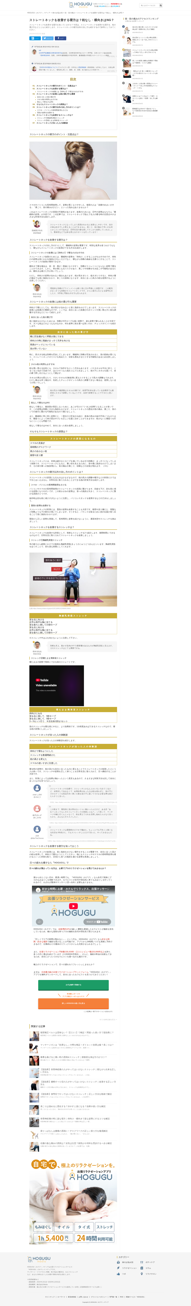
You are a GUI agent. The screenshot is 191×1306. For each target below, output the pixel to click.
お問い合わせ (83, 1297)
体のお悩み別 (57, 13)
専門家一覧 (113, 1297)
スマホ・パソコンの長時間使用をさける (52, 110)
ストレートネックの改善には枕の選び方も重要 (56, 94)
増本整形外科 (45, 55)
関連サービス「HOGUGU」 (136, 1297)
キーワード (61, 1297)
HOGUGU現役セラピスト (49, 67)
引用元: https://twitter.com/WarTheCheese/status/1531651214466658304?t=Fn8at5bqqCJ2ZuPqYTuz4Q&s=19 (82, 841)
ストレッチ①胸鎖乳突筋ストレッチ (51, 118)
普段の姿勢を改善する (45, 113)
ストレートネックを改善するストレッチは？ (55, 115)
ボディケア (150, 1262)
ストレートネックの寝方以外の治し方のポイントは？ (59, 107)
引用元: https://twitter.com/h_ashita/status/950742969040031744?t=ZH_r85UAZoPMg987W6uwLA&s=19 (83, 823)
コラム (148, 1268)
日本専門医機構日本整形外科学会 (50, 53)
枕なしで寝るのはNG (45, 102)
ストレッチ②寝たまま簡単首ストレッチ (52, 120)
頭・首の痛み (70, 13)
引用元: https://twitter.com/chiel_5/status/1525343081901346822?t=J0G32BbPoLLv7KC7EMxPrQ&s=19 (83, 802)
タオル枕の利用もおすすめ (47, 99)
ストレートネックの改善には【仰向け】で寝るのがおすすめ (60, 91)
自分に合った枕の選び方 (46, 97)
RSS (121, 1297)
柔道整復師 (82, 67)
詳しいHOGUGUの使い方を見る (73, 1003)
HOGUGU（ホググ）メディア (38, 13)
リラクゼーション (129, 1268)
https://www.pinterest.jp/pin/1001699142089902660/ (52, 608)
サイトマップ (50, 1297)
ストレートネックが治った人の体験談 (52, 123)
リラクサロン (151, 1274)
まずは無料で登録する (73, 985)
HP (40, 50)
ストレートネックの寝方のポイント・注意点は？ (57, 86)
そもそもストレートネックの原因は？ (52, 104)
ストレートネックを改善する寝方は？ (52, 89)
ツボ (124, 1274)
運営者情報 (72, 1297)
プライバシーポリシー (99, 1297)
